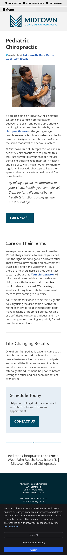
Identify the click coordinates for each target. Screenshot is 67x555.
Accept (33, 550)
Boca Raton (46, 55)
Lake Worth (30, 55)
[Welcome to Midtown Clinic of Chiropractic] (33, 26)
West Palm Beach (17, 59)
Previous (13, 88)
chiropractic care (16, 131)
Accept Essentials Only (33, 542)
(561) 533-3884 (37, 492)
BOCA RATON (14, 3)
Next (53, 88)
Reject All (33, 535)
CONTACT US (24, 421)
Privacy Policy (11, 526)
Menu (9, 9)
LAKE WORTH (55, 3)
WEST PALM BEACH (35, 3)
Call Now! (18, 218)
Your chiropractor (42, 274)
